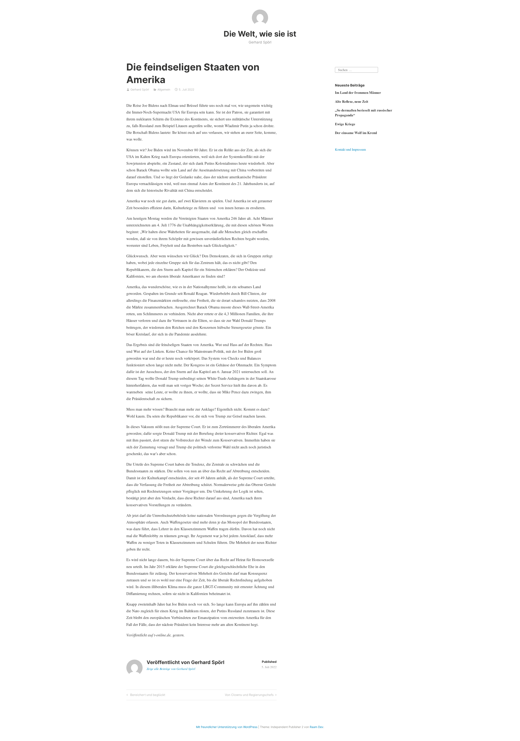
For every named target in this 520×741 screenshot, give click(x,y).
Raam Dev (316, 727)
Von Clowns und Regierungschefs (249, 695)
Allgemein (163, 89)
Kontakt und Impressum (350, 149)
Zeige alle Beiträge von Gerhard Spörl (171, 669)
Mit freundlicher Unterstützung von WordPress (226, 727)
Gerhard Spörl (139, 89)
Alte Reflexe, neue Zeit (351, 101)
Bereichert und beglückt (147, 695)
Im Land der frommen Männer (358, 92)
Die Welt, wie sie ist (260, 33)
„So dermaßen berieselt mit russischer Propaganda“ (363, 113)
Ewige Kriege (345, 124)
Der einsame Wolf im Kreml (356, 132)
